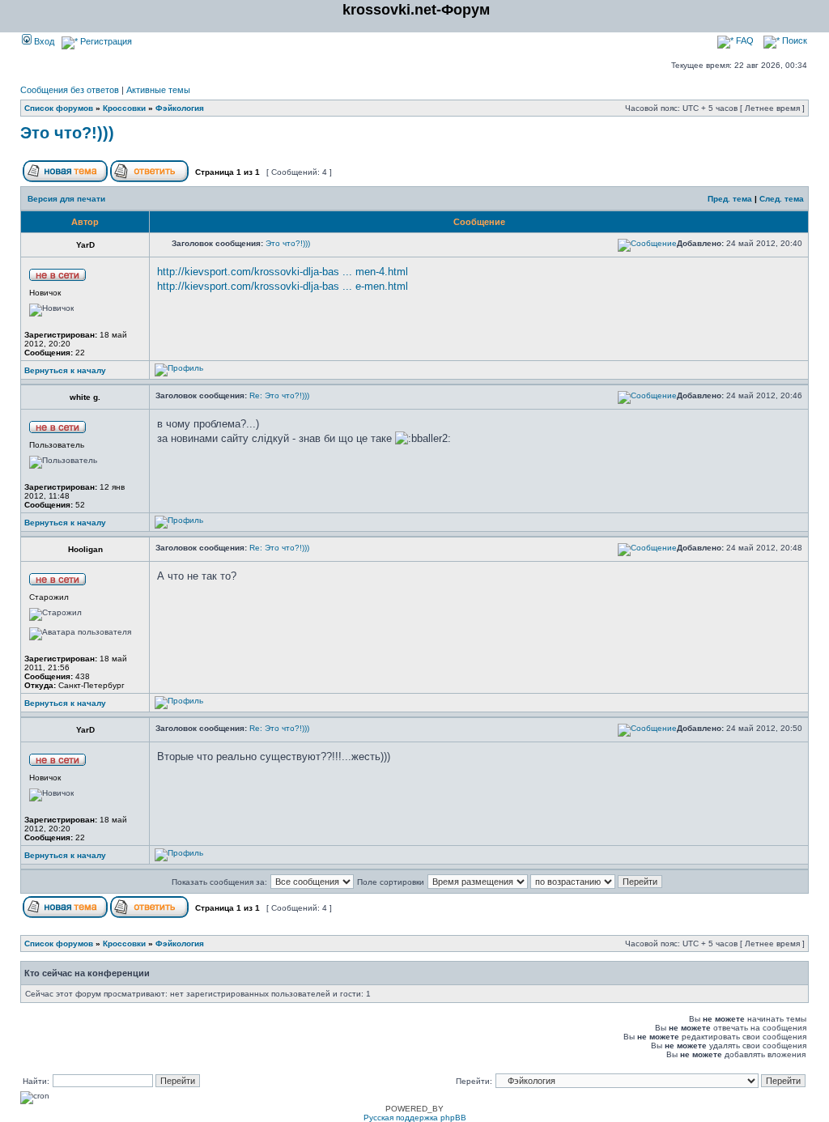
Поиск (793, 40)
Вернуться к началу (65, 370)
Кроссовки (124, 108)
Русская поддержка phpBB (414, 1117)
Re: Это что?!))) (279, 395)
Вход (43, 41)
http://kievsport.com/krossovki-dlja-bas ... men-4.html (282, 272)
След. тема (781, 198)
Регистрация (105, 41)
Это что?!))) (67, 133)
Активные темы (158, 90)
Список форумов (58, 108)
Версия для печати (66, 198)
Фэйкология (179, 108)
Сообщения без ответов (69, 90)
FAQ (743, 40)
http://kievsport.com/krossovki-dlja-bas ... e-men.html (282, 286)
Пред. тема (730, 198)
